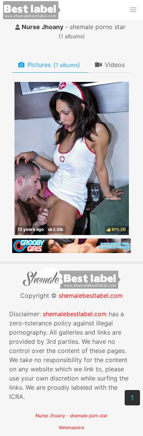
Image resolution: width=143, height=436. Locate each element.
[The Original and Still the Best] (71, 251)
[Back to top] (132, 397)
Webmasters (71, 427)
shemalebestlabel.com (91, 295)
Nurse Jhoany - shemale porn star (71, 415)
